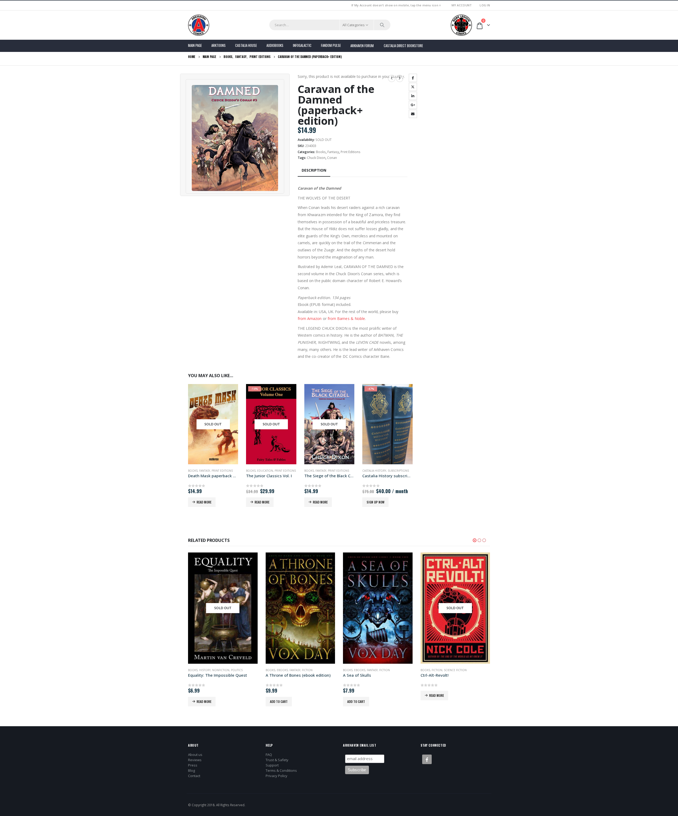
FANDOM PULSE (331, 45)
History (205, 670)
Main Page (195, 45)
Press (192, 765)
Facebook (413, 78)
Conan (332, 157)
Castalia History (374, 470)
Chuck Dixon (316, 157)
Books (321, 152)
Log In (485, 5)
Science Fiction (455, 670)
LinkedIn (413, 96)
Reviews (195, 759)
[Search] (382, 25)
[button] (474, 540)
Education (265, 470)
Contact (194, 775)
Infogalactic (302, 45)
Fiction (307, 670)
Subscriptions (398, 470)
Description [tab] (314, 170)
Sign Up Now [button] (375, 502)
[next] (399, 78)
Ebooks (282, 670)
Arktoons (218, 45)
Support (272, 765)
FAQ (269, 754)
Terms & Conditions (281, 770)
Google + (413, 105)
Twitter (413, 87)
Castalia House (246, 45)
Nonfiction (220, 670)
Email (413, 114)
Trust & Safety (277, 759)
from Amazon (310, 318)
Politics (237, 670)
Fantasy (333, 152)
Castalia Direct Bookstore (403, 45)
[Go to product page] (300, 608)
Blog (191, 770)
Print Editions (350, 152)
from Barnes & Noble (346, 318)
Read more (204, 502)
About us (195, 754)
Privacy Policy (276, 775)
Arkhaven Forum (362, 45)
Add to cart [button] (279, 701)
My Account (462, 5)
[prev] (391, 78)
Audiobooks (274, 45)
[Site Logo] (198, 25)
